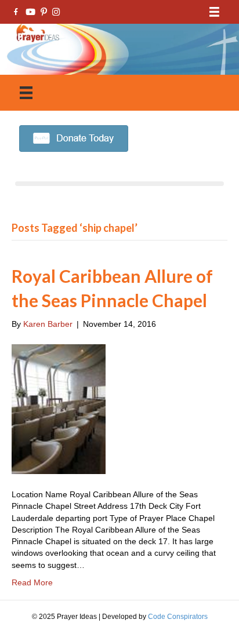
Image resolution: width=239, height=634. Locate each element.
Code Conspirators (178, 617)
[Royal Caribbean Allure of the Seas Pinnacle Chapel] (59, 408)
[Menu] (214, 12)
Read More (32, 582)
